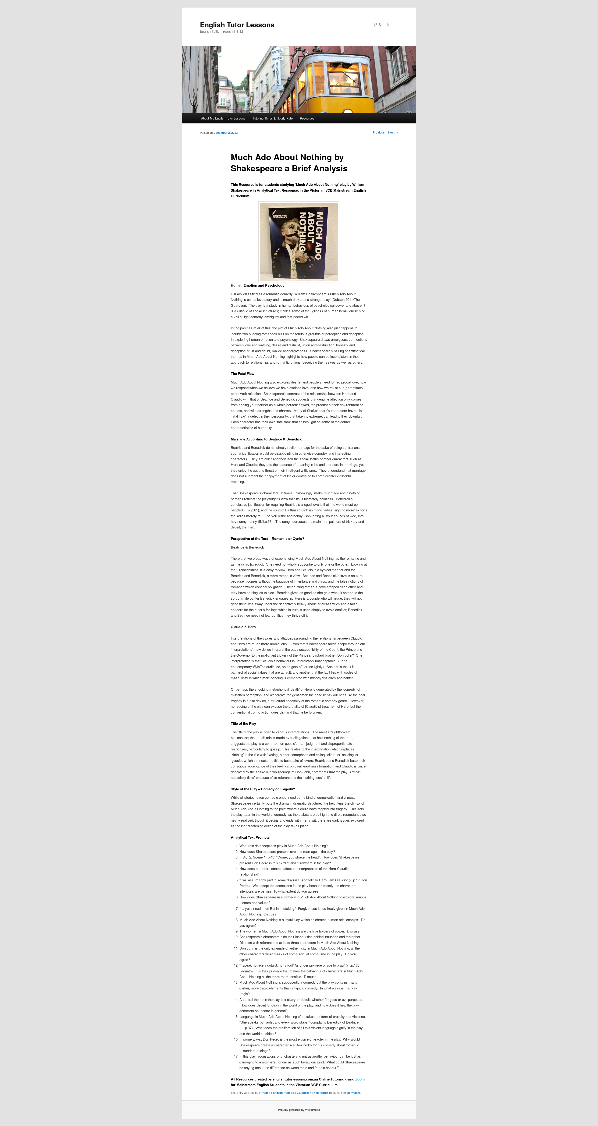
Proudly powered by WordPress (299, 1110)
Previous (377, 132)
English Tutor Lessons (237, 24)
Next (393, 132)
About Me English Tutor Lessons (223, 118)
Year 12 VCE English (297, 1093)
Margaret (322, 1093)
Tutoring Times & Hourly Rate (273, 118)
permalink (354, 1093)
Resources (307, 118)
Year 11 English (272, 1093)
